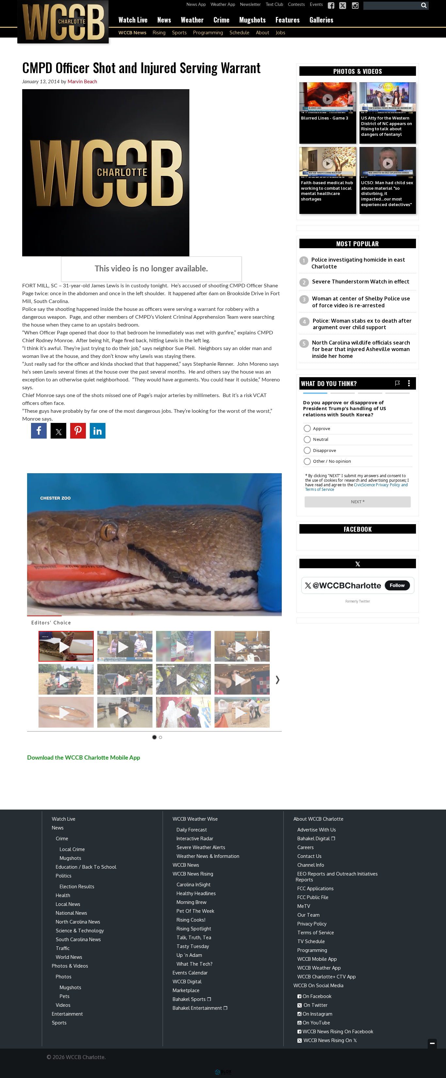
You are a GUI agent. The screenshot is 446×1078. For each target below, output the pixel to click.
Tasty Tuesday (193, 946)
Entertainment (67, 1014)
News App (196, 5)
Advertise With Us (316, 829)
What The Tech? (195, 964)
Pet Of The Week (195, 911)
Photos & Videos (70, 966)
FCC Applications (315, 888)
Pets (65, 996)
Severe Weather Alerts (201, 847)
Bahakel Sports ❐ (192, 999)
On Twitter (314, 1005)
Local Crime (72, 849)
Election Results (77, 886)
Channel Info (310, 865)
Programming (208, 32)
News (164, 19)
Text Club (274, 5)
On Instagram (316, 1014)
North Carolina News (78, 922)
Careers (305, 847)
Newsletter (250, 5)
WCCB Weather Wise (195, 819)
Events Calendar (190, 972)
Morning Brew (191, 902)
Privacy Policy (312, 923)
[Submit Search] (424, 5)
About (262, 32)
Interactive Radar (195, 838)
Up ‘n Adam (189, 955)
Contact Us (309, 856)
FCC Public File (312, 897)
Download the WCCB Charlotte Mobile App (83, 758)
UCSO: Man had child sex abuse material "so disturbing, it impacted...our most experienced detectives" (387, 193)
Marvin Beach (82, 81)
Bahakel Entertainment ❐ (200, 1008)
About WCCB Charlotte (318, 819)
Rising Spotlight (194, 928)
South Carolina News (78, 939)
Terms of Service (315, 932)
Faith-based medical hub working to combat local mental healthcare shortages (327, 191)
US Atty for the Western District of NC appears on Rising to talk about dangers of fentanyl (386, 126)
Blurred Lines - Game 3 (324, 118)
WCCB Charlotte (63, 21)
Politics (64, 875)
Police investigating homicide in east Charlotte (358, 263)
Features (288, 19)
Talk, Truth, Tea (194, 937)
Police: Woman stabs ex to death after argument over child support (362, 324)
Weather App (223, 5)
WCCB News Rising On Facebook (337, 1031)
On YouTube (315, 1022)
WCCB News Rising (193, 874)
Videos (63, 1005)
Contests (296, 5)
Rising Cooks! (191, 920)
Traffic (63, 948)
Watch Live (133, 19)
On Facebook (316, 996)
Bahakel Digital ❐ (316, 838)
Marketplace (186, 990)
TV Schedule (311, 941)
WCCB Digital (187, 981)
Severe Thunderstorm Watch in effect (360, 281)
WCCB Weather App (319, 968)
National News (71, 913)
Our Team (308, 915)
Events (316, 5)
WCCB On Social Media (318, 985)
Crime (222, 19)
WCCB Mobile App (317, 959)
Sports (179, 32)
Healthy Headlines (196, 893)
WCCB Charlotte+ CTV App (326, 976)
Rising (159, 32)
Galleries (321, 19)
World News (69, 957)
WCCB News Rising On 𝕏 (329, 1040)
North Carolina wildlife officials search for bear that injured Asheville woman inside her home (361, 349)
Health (63, 895)
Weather (192, 19)
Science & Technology (80, 930)
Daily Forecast (192, 829)
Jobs (280, 32)
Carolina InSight (194, 884)
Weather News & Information (208, 856)
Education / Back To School (86, 867)
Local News (68, 904)
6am (213, 293)
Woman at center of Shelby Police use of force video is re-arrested (361, 302)
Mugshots (252, 19)
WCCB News (132, 32)
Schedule (239, 32)
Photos (64, 976)
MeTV (303, 906)
